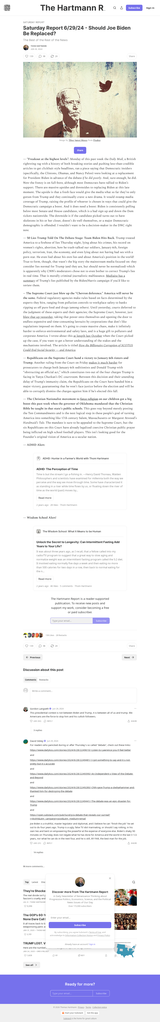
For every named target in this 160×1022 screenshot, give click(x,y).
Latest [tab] (35, 882)
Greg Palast (43, 951)
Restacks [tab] (43, 679)
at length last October (87, 336)
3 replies (38, 730)
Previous (35, 657)
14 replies (38, 852)
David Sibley (36, 740)
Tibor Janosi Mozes (78, 140)
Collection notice (99, 1007)
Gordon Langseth (39, 708)
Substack (67, 1018)
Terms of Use (95, 932)
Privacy (81, 1007)
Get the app (92, 1013)
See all (29, 964)
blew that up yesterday (38, 317)
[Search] (115, 8)
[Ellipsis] (135, 708)
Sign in (150, 7)
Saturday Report (33, 22)
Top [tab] (27, 882)
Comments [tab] (30, 679)
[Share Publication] (121, 8)
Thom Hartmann (39, 46)
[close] (110, 878)
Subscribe (134, 7)
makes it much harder (103, 362)
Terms (88, 1007)
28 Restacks (61, 635)
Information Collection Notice (79, 935)
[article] (80, 949)
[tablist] (36, 680)
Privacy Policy (103, 935)
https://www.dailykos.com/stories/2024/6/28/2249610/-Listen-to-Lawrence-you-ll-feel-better (80, 749)
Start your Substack (74, 1013)
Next (127, 657)
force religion (89, 399)
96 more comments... (34, 866)
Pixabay (97, 140)
